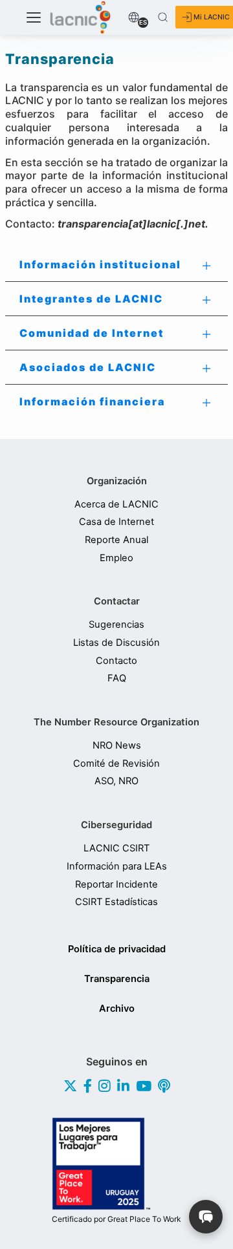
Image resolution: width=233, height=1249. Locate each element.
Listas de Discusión (116, 643)
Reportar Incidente (116, 885)
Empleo (116, 558)
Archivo (117, 1008)
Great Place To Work (116, 1219)
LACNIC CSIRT (116, 848)
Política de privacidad (117, 949)
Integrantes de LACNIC (91, 298)
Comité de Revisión (116, 764)
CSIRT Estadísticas (116, 902)
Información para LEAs (117, 866)
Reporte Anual (116, 540)
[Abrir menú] (34, 17)
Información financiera (92, 401)
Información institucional (100, 264)
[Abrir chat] (206, 1216)
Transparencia (117, 979)
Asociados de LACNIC (87, 367)
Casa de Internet (116, 522)
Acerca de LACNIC (116, 504)
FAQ (116, 678)
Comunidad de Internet (91, 332)
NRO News (117, 746)
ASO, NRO (116, 781)
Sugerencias (116, 625)
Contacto (116, 661)
